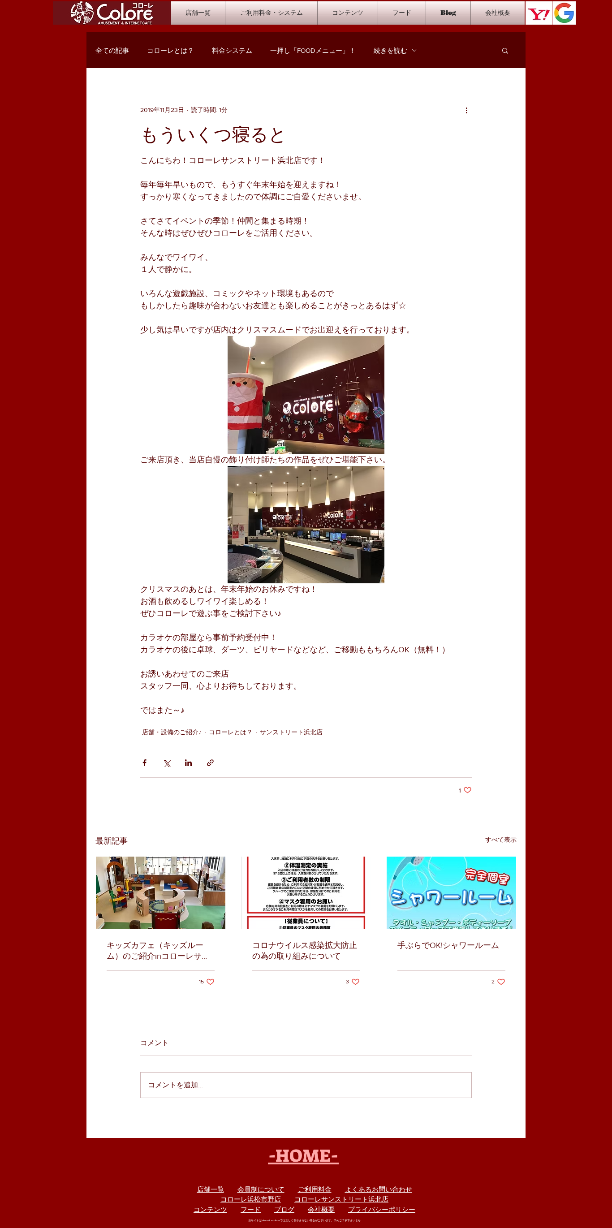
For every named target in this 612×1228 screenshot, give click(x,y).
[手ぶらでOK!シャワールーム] (451, 893)
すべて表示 (501, 839)
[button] (505, 50)
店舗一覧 (210, 1189)
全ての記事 (112, 50)
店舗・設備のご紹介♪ (172, 732)
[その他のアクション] (466, 109)
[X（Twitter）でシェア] (166, 762)
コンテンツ (210, 1209)
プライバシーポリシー (381, 1209)
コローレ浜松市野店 (250, 1199)
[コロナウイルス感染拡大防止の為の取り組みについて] (306, 893)
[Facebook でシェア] (144, 762)
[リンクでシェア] (210, 762)
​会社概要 (321, 1209)
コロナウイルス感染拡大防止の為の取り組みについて (304, 951)
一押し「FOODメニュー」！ (313, 50)
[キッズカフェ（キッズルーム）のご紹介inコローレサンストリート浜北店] (160, 893)
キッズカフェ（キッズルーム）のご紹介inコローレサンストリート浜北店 (158, 951)
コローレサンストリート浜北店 (341, 1199)
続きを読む (390, 50)
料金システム (232, 50)
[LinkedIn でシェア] (188, 762)
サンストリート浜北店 (291, 732)
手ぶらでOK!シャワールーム (448, 945)
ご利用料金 (315, 1189)
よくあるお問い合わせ (378, 1189)
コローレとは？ (170, 50)
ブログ (284, 1209)
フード (251, 1209)
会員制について (260, 1189)
